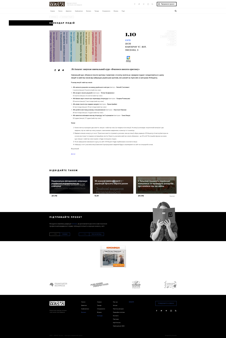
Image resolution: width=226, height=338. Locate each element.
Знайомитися (79, 11)
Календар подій (67, 17)
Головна (53, 17)
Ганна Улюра (170, 34)
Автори (115, 305)
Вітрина (116, 11)
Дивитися (68, 11)
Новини (52, 11)
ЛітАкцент (171, 44)
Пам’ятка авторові (118, 309)
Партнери (116, 319)
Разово (64, 234)
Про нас (115, 302)
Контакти (115, 315)
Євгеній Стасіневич (168, 36)
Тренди (97, 11)
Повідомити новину (166, 303)
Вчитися (88, 11)
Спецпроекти (106, 11)
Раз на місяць (96, 234)
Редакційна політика (119, 312)
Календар (172, 31)
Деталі (73, 154)
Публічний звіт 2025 (118, 326)
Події (123, 11)
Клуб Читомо (117, 322)
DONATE (131, 302)
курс (173, 42)
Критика (172, 39)
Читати (60, 11)
